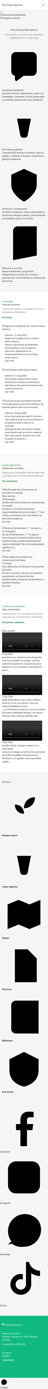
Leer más (9, 360)
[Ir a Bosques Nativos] (24, 18)
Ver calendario (9, 481)
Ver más (6, 521)
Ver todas (7, 317)
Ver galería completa (13, 622)
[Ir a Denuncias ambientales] (24, 14)
